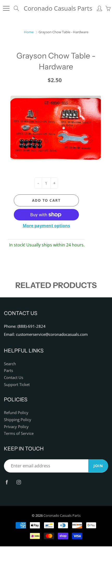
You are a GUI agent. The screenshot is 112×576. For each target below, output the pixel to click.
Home (29, 32)
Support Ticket (17, 384)
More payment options (46, 225)
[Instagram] (18, 482)
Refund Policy (16, 412)
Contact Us (13, 377)
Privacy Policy (16, 426)
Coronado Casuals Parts (58, 8)
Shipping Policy (17, 419)
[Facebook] (6, 482)
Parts (8, 370)
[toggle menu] (6, 8)
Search (10, 363)
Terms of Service (19, 433)
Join (98, 465)
